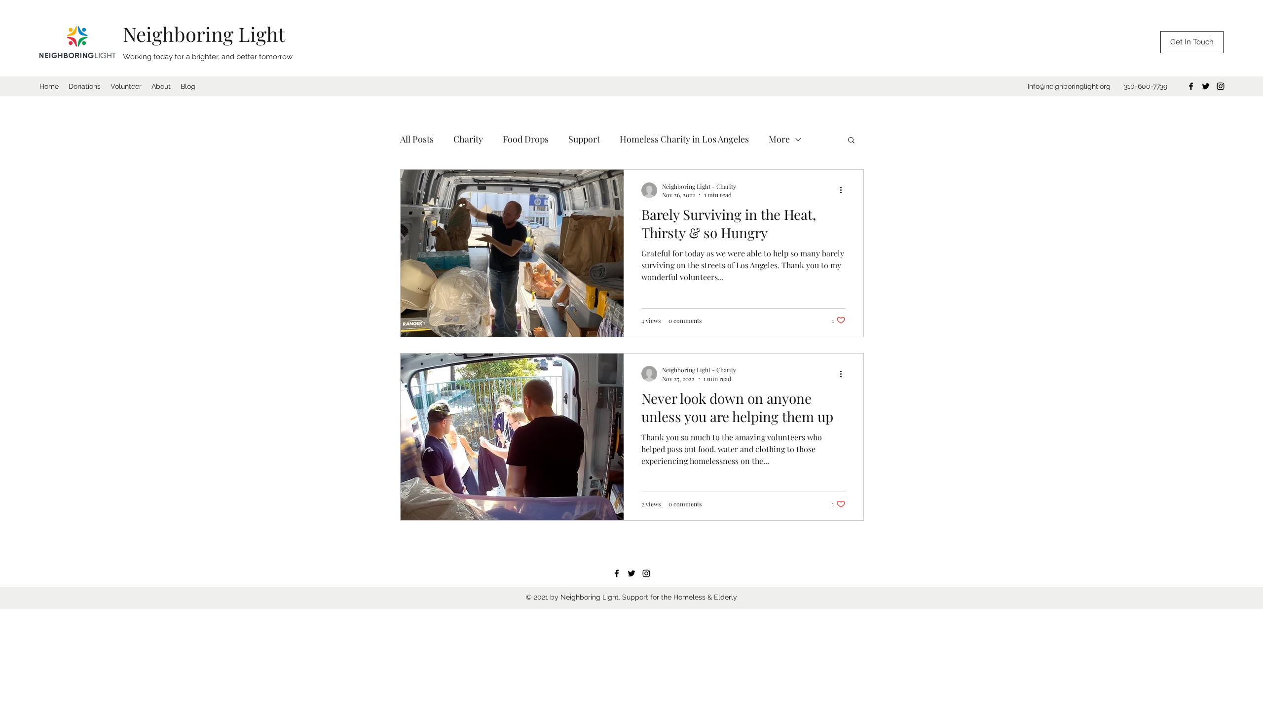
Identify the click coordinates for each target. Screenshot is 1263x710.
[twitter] (1206, 86)
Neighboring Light (204, 34)
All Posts (417, 139)
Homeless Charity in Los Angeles (684, 139)
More (779, 139)
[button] (851, 141)
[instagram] (1221, 86)
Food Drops (526, 139)
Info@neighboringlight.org (1069, 86)
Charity (468, 139)
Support (584, 139)
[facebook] (1191, 86)
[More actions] (844, 190)
